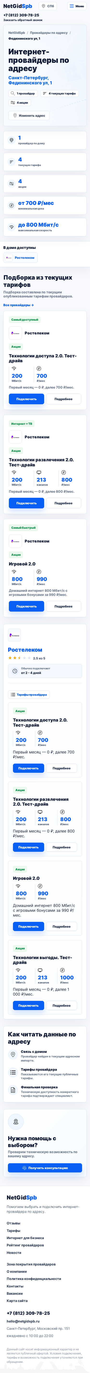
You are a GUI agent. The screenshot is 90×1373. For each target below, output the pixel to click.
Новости (14, 1252)
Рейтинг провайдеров (25, 1245)
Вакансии (15, 1293)
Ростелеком (24, 258)
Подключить (26, 399)
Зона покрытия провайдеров (31, 1264)
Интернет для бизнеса (25, 1238)
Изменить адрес (32, 115)
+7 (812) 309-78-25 (28, 1313)
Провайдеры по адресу (49, 33)
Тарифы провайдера (32, 694)
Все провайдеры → (18, 305)
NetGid (17, 6)
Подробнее (63, 399)
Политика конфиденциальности (34, 1279)
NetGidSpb (16, 33)
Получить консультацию (48, 1168)
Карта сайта (17, 1301)
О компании (17, 1271)
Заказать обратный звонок (22, 20)
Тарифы (13, 1230)
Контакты (15, 1286)
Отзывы (13, 1223)
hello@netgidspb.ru (23, 1321)
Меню (80, 6)
